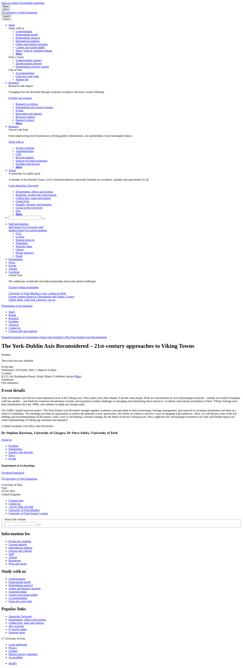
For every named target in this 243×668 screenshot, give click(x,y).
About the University (20, 616)
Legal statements (18, 644)
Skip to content (9, 2)
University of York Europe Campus (28, 513)
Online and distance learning (25, 588)
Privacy (13, 647)
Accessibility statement (31, 2)
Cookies (13, 651)
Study (12, 25)
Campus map (16, 500)
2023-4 (62, 337)
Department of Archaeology (17, 305)
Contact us (14, 327)
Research (14, 82)
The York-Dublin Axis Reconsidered (86, 337)
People (12, 315)
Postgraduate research (21, 585)
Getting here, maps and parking (26, 622)
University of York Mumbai (24, 510)
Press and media (18, 563)
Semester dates (17, 632)
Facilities (14, 321)
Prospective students (20, 541)
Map (77, 376)
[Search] (43, 218)
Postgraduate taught (20, 582)
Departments (16, 259)
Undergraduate (17, 578)
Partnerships (15, 449)
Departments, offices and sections (27, 619)
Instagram (18, 472)
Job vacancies (16, 626)
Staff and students (18, 223)
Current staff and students (23, 331)
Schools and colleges (20, 550)
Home (4, 337)
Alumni (13, 268)
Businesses (15, 560)
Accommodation (18, 598)
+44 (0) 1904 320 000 (21, 506)
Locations (14, 272)
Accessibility (16, 657)
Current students (18, 544)
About (12, 170)
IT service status (18, 629)
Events (12, 265)
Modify (13, 663)
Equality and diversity (21, 452)
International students (20, 547)
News (12, 262)
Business (14, 126)
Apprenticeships (18, 591)
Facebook (7, 472)
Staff (11, 554)
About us (14, 324)
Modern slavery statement (23, 654)
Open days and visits (20, 601)
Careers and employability (23, 594)
